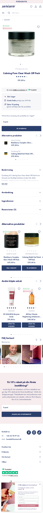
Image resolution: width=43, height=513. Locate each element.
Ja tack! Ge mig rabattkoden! (28, 505)
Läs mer (5, 184)
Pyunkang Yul (21, 69)
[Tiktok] (39, 432)
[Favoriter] (38, 27)
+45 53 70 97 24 (12, 436)
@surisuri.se (6, 342)
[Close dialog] (40, 484)
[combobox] (28, 503)
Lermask (7, 19)
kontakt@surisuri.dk (13, 439)
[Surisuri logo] (10, 6)
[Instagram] (34, 432)
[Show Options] (37, 503)
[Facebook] (29, 432)
